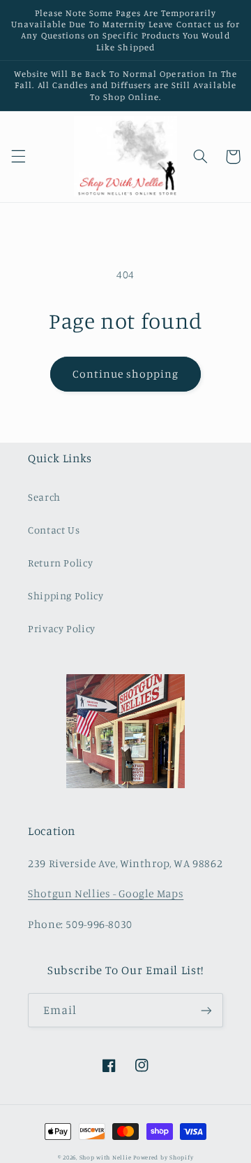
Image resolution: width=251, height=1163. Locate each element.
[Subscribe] (206, 1010)
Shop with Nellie (105, 1157)
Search (44, 497)
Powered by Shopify (163, 1157)
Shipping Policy (65, 595)
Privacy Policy (62, 628)
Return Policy (60, 563)
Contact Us (53, 530)
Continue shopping (126, 373)
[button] (18, 157)
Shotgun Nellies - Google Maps (105, 893)
